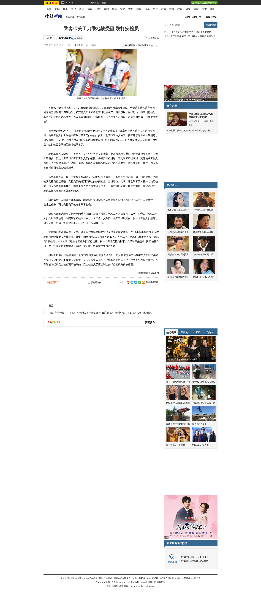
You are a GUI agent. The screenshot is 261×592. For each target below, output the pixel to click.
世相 (130, 9)
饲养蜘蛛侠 (185, 32)
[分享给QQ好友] (131, 282)
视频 (106, 9)
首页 (49, 9)
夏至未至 (186, 36)
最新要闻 (70, 17)
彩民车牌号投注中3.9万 (62, 312)
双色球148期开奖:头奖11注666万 (95, 312)
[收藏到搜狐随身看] (139, 282)
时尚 (163, 9)
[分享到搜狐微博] (128, 282)
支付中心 (87, 578)
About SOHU (153, 578)
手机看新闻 (130, 45)
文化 (73, 9)
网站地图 (176, 578)
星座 (212, 9)
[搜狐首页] (51, 2)
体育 (89, 9)
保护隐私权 (140, 578)
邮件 (104, 3)
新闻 (57, 9)
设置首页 (64, 578)
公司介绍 (165, 578)
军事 (65, 9)
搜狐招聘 (97, 578)
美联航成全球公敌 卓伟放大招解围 (193, 130)
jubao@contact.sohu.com (142, 586)
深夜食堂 (195, 36)
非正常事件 (176, 36)
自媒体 (210, 332)
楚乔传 (203, 36)
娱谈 (114, 9)
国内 (187, 17)
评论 (215, 17)
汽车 (147, 9)
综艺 (197, 332)
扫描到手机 (153, 38)
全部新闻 (186, 578)
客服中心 (118, 578)
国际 (194, 17)
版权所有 (161, 582)
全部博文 (196, 578)
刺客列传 (211, 36)
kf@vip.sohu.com (199, 561)
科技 (139, 9)
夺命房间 (195, 32)
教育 (179, 9)
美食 (204, 9)
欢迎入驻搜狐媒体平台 (205, 2)
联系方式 (128, 578)
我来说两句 (70, 38)
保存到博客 (143, 45)
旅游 (196, 9)
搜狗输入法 (76, 578)
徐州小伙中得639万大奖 (128, 312)
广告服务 (108, 578)
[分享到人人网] (135, 282)
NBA (98, 9)
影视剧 (184, 332)
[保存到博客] (152, 282)
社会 (201, 17)
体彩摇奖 (148, 312)
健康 (171, 9)
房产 (155, 9)
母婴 (188, 9)
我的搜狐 (94, 3)
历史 (81, 9)
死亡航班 (175, 32)
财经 (122, 9)
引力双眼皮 (205, 32)
